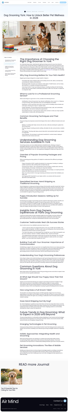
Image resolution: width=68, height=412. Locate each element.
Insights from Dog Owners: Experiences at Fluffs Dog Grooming (9, 67)
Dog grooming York (48, 69)
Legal (65, 408)
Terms (62, 408)
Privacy (58, 408)
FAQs (51, 405)
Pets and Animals (41, 11)
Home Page (42, 405)
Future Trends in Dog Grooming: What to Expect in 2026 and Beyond (10, 74)
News (47, 405)
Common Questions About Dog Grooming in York (10, 71)
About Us (54, 408)
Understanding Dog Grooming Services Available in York (10, 64)
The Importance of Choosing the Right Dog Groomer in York (10, 61)
